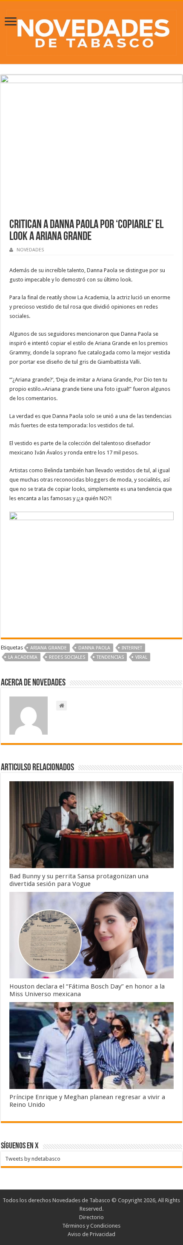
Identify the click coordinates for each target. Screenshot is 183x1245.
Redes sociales (67, 657)
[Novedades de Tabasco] (91, 31)
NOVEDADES (30, 250)
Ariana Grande (48, 648)
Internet (132, 648)
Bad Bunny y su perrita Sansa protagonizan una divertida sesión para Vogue (79, 880)
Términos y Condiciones (91, 1226)
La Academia (22, 657)
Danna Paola (94, 648)
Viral (141, 657)
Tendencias (110, 657)
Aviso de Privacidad (91, 1234)
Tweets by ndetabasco (32, 1159)
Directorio (91, 1217)
